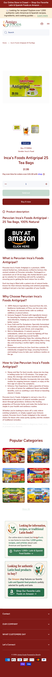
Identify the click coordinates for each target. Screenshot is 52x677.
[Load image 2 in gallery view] (26, 131)
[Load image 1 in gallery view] (17, 127)
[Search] (5, 32)
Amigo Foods (22, 655)
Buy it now (26, 201)
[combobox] (26, 32)
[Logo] (12, 24)
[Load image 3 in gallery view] (35, 129)
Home (5, 43)
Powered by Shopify (34, 655)
